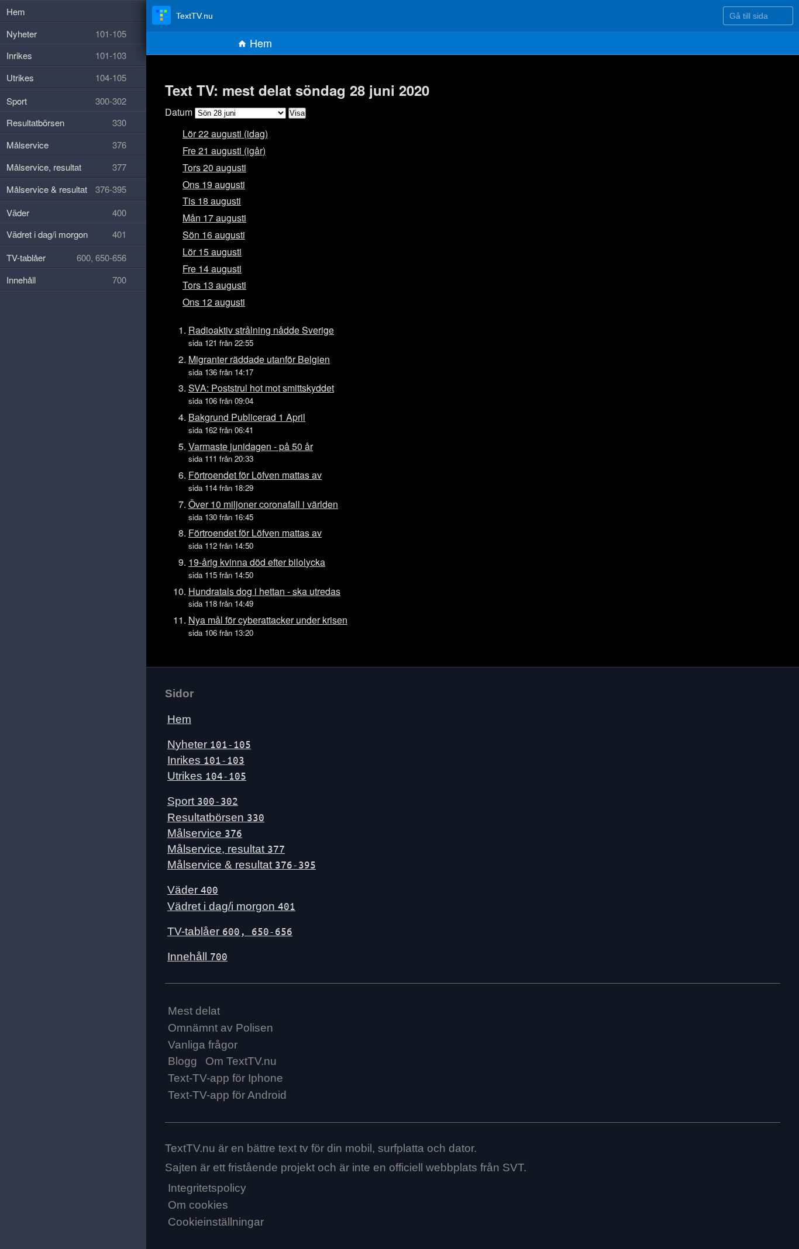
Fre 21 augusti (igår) (224, 150)
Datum (178, 112)
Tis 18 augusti (211, 200)
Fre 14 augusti (212, 268)
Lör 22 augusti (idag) (225, 133)
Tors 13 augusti (214, 285)
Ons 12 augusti (213, 302)
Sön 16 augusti (213, 234)
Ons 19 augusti (213, 184)
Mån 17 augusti (214, 217)
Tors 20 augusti (214, 167)
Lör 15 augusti (212, 251)
